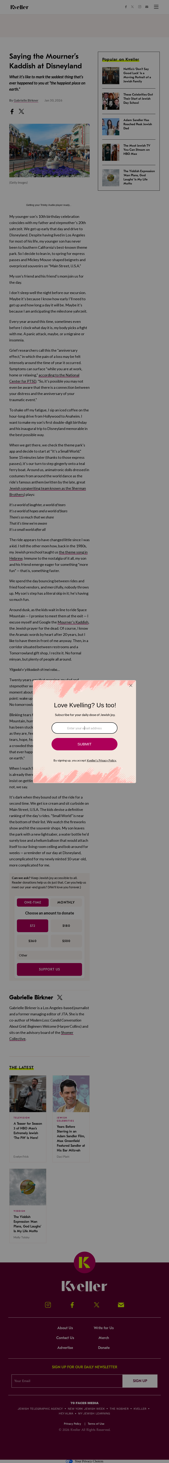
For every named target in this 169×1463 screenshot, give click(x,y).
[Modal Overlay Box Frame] (84, 731)
